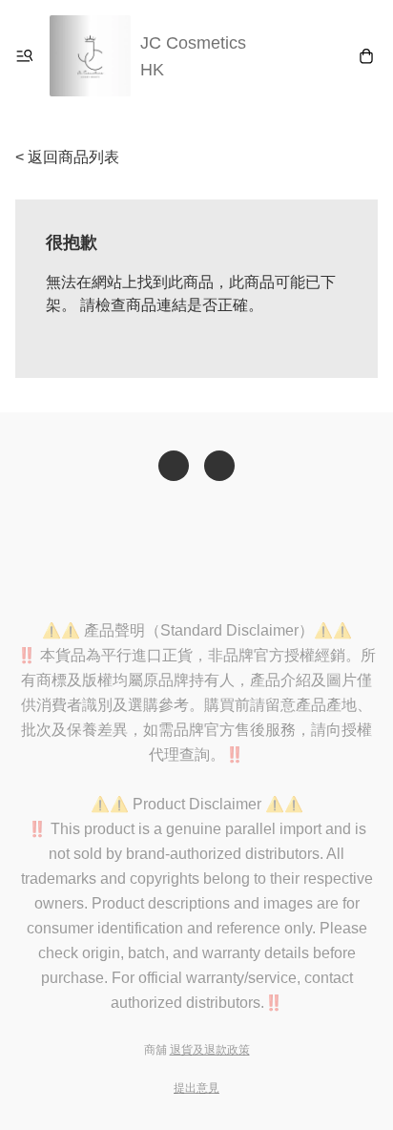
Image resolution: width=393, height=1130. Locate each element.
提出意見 (196, 1088)
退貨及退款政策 (210, 1050)
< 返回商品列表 (67, 157)
